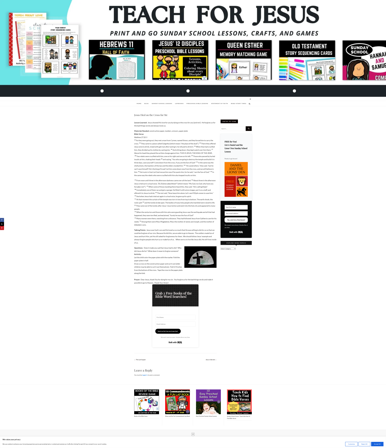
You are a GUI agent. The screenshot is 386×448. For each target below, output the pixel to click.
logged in (145, 375)
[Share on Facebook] (2, 220)
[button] (236, 179)
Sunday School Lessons (162, 103)
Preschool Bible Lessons (197, 103)
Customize (351, 444)
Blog (146, 103)
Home (139, 103)
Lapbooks (179, 103)
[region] (193, 442)
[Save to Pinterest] (2, 228)
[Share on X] (2, 224)
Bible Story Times (238, 103)
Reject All (364, 444)
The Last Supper (140, 359)
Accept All (377, 444)
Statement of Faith (219, 103)
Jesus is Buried (211, 359)
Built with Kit (175, 342)
